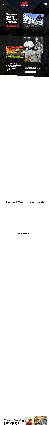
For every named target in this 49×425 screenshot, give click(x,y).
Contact (3, 4)
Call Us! (45, 4)
